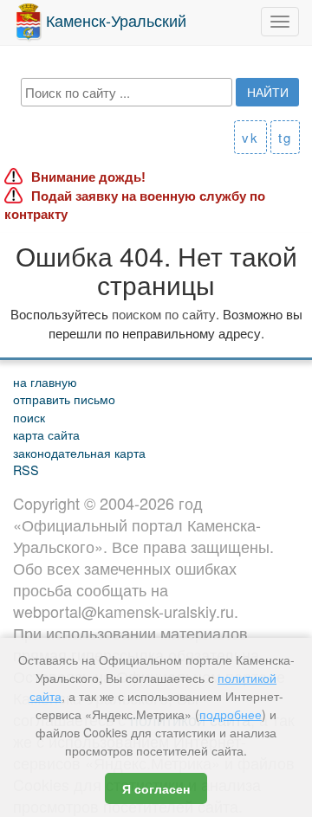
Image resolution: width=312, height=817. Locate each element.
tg (285, 137)
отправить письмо (64, 398)
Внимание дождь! (88, 177)
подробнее (230, 714)
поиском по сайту (164, 314)
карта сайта (46, 434)
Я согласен (156, 788)
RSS (26, 469)
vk (250, 137)
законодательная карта (79, 452)
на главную (45, 381)
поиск (29, 417)
